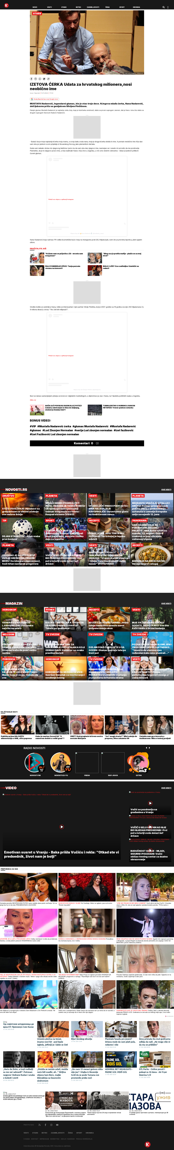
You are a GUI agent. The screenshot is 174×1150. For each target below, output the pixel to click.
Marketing (54, 1139)
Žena (107, 7)
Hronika (136, 7)
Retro (78, 7)
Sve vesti (166, 490)
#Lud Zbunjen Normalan (58, 430)
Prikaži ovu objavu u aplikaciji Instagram (60, 199)
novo (35, 7)
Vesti (49, 7)
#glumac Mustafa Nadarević (90, 426)
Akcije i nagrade (68, 1139)
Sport (122, 7)
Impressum (44, 1139)
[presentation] (146, 748)
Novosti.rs (16, 490)
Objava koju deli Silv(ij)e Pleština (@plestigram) (87, 389)
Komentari (83, 443)
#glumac (35, 430)
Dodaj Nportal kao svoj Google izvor (46, 99)
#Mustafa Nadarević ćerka (54, 426)
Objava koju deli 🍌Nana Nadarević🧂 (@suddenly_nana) (87, 233)
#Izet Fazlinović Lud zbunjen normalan (54, 434)
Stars (63, 7)
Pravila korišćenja (84, 1139)
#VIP (33, 426)
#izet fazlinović (123, 430)
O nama (27, 1139)
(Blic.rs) (33, 400)
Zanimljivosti (93, 7)
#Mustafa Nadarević (123, 426)
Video (10, 788)
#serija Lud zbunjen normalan (93, 430)
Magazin (13, 603)
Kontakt (34, 1139)
